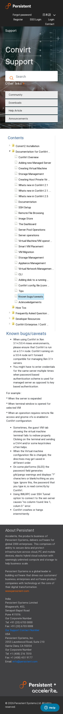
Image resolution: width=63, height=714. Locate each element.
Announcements (18, 118)
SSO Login (35, 19)
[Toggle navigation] (10, 36)
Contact (49, 24)
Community (15, 94)
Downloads (15, 102)
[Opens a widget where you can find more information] (49, 708)
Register (18, 19)
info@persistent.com (25, 661)
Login (51, 19)
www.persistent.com (17, 591)
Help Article (15, 110)
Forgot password (22, 14)
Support (10, 31)
